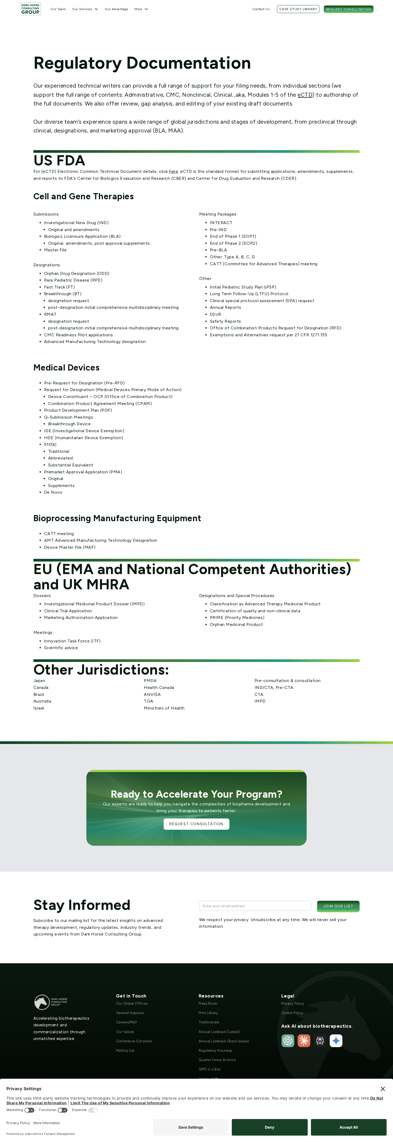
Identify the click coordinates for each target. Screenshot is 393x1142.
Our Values (125, 1032)
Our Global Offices (132, 1003)
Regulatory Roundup (215, 1051)
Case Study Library (298, 9)
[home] (30, 8)
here (173, 171)
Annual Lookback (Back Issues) (224, 1041)
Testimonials (209, 1022)
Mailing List (125, 1051)
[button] (85, 9)
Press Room (208, 1003)
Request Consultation (348, 9)
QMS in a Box (210, 1069)
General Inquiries (130, 1013)
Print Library (208, 1013)
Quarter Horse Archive (217, 1060)
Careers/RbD (126, 1022)
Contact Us (260, 9)
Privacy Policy (292, 1003)
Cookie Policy (292, 1013)
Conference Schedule (134, 1041)
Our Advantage (116, 9)
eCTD (305, 94)
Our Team (58, 9)
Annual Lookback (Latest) (219, 1032)
